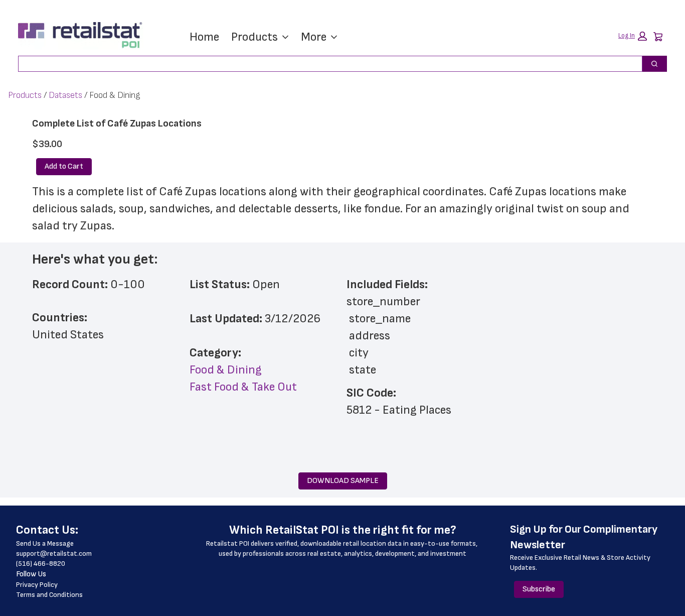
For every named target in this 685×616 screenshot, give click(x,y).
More (313, 37)
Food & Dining (226, 369)
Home (204, 37)
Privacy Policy (37, 584)
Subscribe (539, 589)
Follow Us (31, 574)
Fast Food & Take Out (243, 387)
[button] (632, 36)
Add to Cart (64, 166)
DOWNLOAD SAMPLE (343, 480)
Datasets (65, 95)
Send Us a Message (45, 543)
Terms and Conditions (49, 594)
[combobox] (326, 63)
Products (254, 37)
